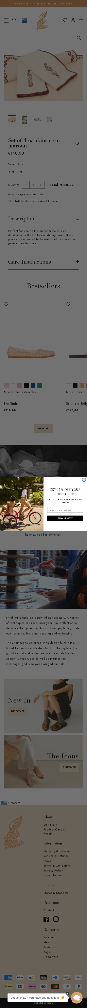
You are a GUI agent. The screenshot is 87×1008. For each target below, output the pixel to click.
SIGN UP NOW (65, 518)
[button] (77, 998)
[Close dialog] (84, 480)
